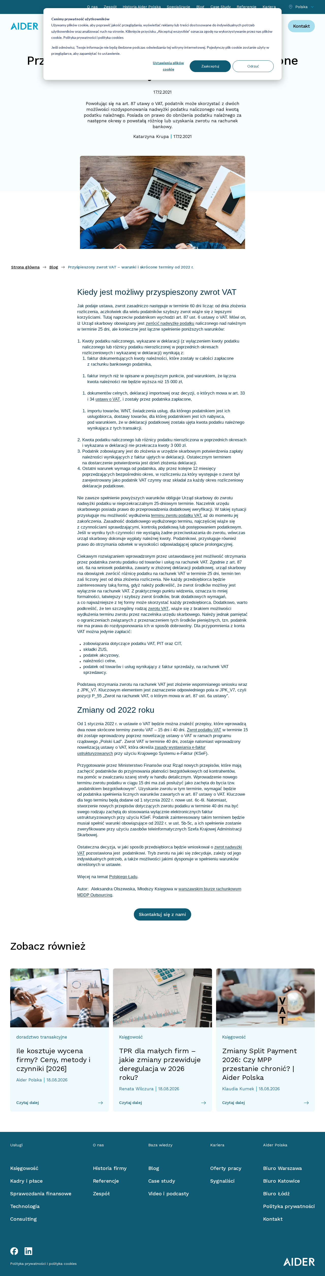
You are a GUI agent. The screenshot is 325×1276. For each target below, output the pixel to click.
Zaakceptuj (210, 66)
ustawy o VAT (107, 399)
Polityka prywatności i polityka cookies (93, 37)
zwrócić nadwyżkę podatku (170, 323)
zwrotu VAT (158, 608)
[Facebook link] (14, 1251)
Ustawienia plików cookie (168, 66)
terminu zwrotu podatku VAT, (176, 515)
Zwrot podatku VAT (204, 730)
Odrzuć (253, 66)
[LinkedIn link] (28, 1251)
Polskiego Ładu (123, 877)
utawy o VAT (149, 103)
